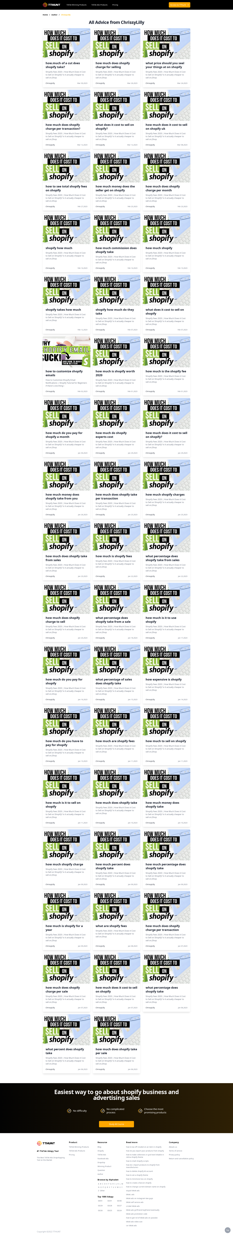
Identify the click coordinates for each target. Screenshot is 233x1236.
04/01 (100, 1201)
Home (45, 15)
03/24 (119, 1210)
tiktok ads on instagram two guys (139, 1198)
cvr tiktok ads (131, 1225)
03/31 (110, 1201)
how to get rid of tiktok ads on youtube (142, 1218)
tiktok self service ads (134, 1202)
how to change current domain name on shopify (145, 1187)
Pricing (115, 5)
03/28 (110, 1205)
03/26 (100, 1210)
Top (227, 1230)
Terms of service (175, 1151)
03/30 (119, 1201)
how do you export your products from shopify (145, 1151)
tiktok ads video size (134, 1221)
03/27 (119, 1205)
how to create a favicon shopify (138, 1183)
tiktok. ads (130, 1194)
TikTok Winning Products (77, 5)
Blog (99, 1147)
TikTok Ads (102, 1155)
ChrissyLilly (66, 15)
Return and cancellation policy (181, 1158)
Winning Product (104, 1166)
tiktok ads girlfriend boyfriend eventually (142, 1210)
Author (54, 15)
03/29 (100, 1205)
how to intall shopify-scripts (137, 1161)
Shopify (101, 1151)
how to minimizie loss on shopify (139, 1179)
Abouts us (173, 1147)
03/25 (110, 1210)
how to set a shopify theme (137, 1175)
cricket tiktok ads (133, 1206)
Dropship (101, 1162)
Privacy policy (174, 1155)
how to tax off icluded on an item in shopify (143, 1147)
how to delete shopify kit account (139, 1171)
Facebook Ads (103, 1158)
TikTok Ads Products (99, 5)
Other (102, 1190)
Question (101, 1170)
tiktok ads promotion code (136, 1214)
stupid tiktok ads (133, 1190)
